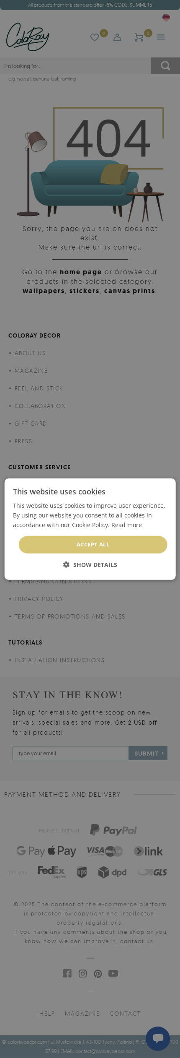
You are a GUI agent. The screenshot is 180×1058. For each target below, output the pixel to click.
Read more (126, 525)
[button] (90, 564)
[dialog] (90, 529)
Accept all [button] (93, 544)
